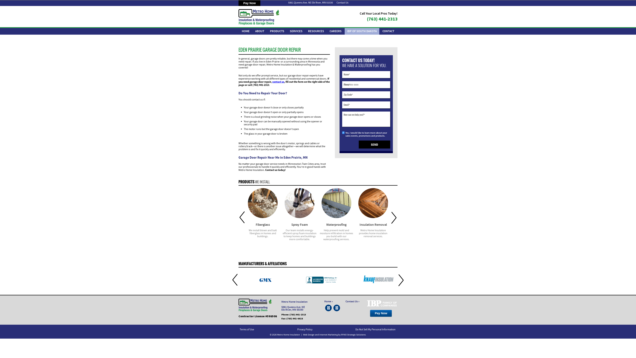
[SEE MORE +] (263, 203)
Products (277, 31)
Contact (388, 31)
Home (246, 31)
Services (296, 31)
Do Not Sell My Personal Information (375, 329)
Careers (336, 31)
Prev (242, 217)
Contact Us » (352, 301)
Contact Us (342, 2)
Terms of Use (247, 329)
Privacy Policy (304, 329)
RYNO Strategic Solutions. (353, 334)
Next (394, 217)
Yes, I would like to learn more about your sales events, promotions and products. (366, 134)
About (259, 31)
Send (374, 145)
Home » (328, 301)
